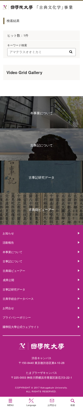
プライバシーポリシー (17, 317)
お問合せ (8, 308)
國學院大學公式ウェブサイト (21, 327)
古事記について (41, 145)
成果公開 (8, 280)
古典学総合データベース (18, 299)
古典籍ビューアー (41, 209)
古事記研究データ (41, 177)
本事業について (41, 113)
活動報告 (8, 242)
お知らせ (8, 233)
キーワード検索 (17, 45)
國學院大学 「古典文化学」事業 (41, 7)
